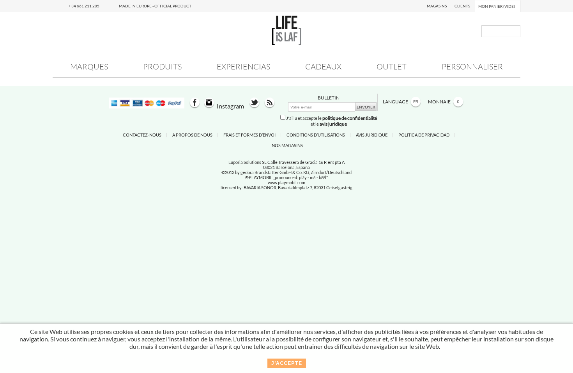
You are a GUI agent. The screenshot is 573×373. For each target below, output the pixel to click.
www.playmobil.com (286, 182)
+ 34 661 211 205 (83, 6)
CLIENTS (462, 6)
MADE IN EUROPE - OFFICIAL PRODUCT (155, 6)
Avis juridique (371, 134)
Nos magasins (287, 145)
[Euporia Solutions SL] (286, 42)
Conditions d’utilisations (315, 134)
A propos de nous (192, 134)
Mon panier (496, 6)
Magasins (437, 6)
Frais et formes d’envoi (249, 134)
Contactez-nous (142, 134)
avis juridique (333, 124)
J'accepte (286, 363)
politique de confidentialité (349, 118)
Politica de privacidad (423, 134)
